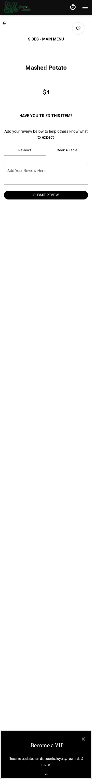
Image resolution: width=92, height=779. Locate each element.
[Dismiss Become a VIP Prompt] (83, 739)
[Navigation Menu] (85, 7)
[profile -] (73, 7)
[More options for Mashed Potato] (78, 28)
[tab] (25, 150)
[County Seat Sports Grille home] (26, 7)
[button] (6, 23)
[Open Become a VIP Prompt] (46, 774)
